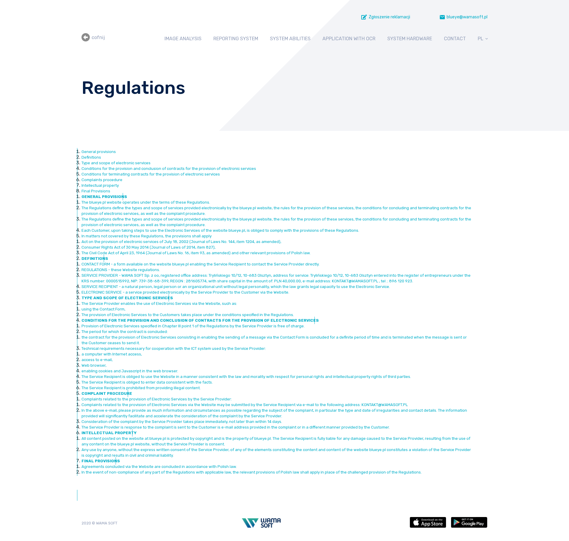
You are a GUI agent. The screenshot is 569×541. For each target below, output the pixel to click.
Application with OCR (348, 38)
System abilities (290, 38)
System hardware (409, 38)
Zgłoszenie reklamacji (389, 17)
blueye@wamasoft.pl (467, 17)
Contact (455, 38)
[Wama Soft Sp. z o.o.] (261, 523)
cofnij (98, 37)
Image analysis (183, 38)
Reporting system (235, 38)
